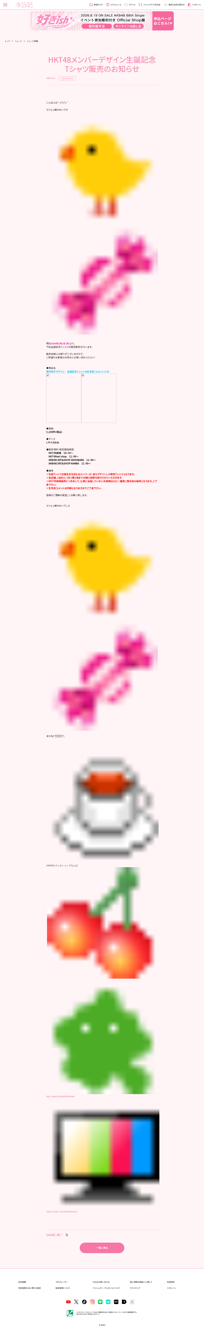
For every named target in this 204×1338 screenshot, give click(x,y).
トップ (7, 41)
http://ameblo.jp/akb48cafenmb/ (60, 1096)
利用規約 (171, 1282)
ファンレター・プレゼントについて (106, 1288)
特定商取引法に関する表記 (29, 1288)
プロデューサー (61, 1282)
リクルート (171, 1288)
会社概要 (22, 1282)
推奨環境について (62, 1288)
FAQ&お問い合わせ (101, 1282)
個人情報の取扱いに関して (141, 1282)
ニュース (18, 41)
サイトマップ (135, 1288)
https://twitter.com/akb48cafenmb (62, 1211)
